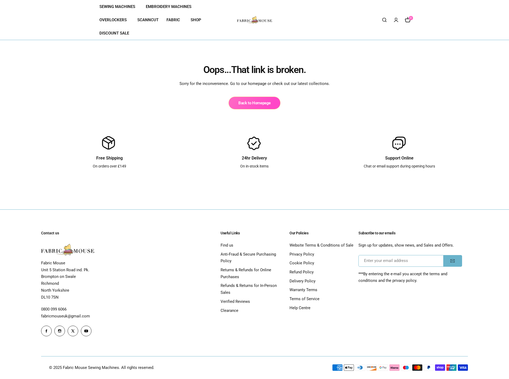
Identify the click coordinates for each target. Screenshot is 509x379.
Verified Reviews (235, 301)
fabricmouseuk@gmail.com (65, 316)
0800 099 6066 (54, 309)
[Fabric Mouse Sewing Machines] (254, 20)
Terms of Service (304, 298)
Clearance (229, 310)
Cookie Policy (301, 263)
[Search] (384, 20)
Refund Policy (301, 272)
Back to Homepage (254, 103)
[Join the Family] (452, 261)
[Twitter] (73, 331)
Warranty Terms (303, 289)
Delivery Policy (302, 281)
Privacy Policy (301, 254)
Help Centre (299, 307)
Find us (227, 245)
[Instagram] (59, 331)
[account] (396, 20)
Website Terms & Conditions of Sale (321, 245)
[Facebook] (46, 331)
